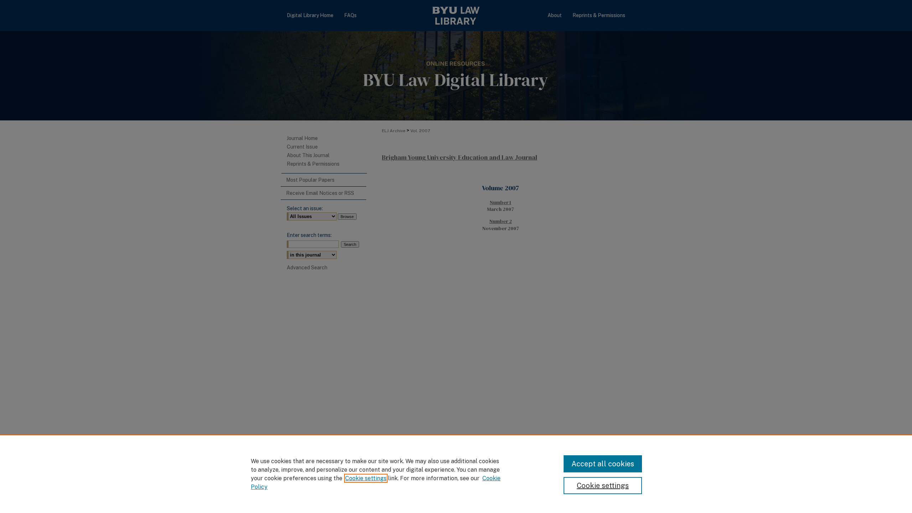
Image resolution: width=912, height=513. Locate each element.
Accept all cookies (602, 464)
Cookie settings (366, 478)
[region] (456, 474)
